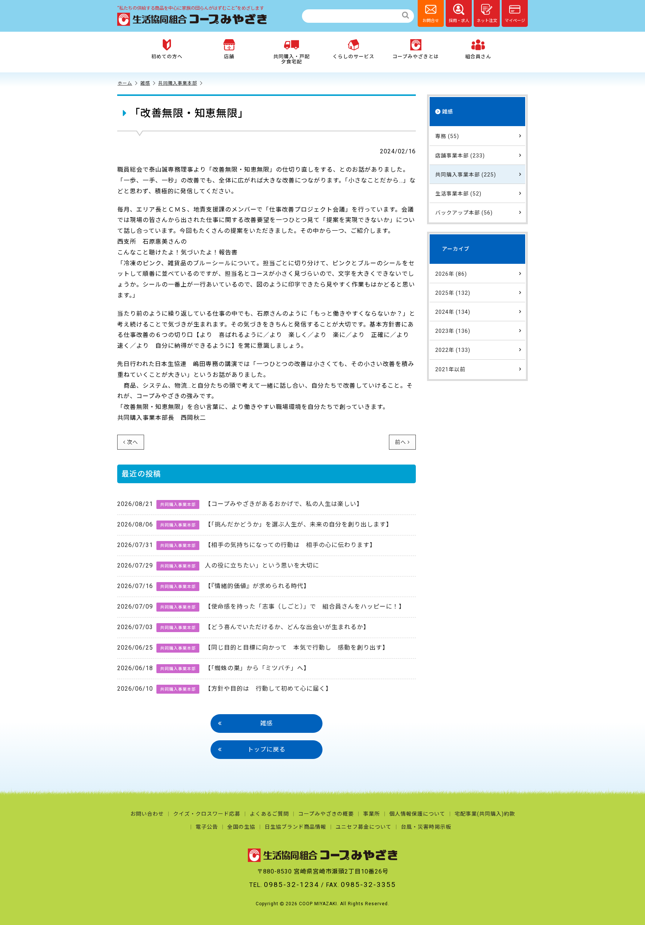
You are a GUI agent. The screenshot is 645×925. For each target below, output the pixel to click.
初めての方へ (167, 56)
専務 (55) (447, 136)
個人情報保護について (417, 814)
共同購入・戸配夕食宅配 (291, 59)
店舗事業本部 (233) (460, 155)
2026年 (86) (451, 273)
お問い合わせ (147, 814)
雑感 (145, 83)
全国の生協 (241, 827)
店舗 (229, 56)
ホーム (125, 83)
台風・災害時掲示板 (426, 827)
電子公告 (207, 827)
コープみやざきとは (415, 56)
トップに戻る (266, 749)
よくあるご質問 (269, 814)
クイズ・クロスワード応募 (206, 814)
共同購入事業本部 (177, 83)
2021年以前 (450, 369)
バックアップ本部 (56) (464, 213)
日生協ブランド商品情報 (295, 827)
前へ (400, 442)
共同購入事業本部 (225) (465, 174)
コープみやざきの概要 (326, 814)
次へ (132, 442)
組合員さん (478, 56)
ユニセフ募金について (364, 827)
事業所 (371, 814)
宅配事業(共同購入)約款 (485, 814)
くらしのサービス (353, 56)
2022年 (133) (452, 350)
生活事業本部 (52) (458, 194)
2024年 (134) (452, 312)
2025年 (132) (452, 293)
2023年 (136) (452, 331)
